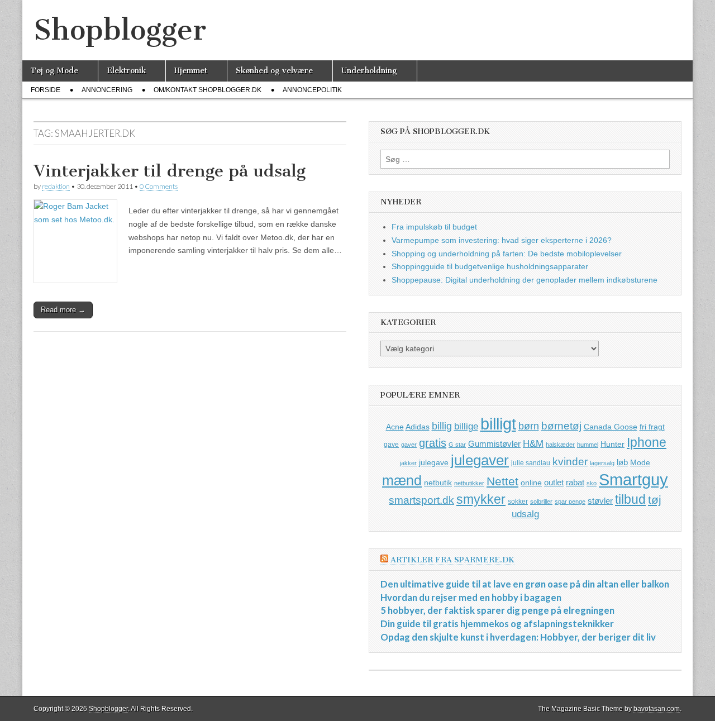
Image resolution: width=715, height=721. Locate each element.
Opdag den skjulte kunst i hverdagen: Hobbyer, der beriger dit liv (518, 637)
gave (391, 444)
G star (457, 444)
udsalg (525, 514)
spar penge (570, 501)
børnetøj (561, 426)
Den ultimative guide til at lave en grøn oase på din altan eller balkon (524, 584)
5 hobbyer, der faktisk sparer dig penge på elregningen (497, 610)
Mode (640, 462)
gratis (432, 443)
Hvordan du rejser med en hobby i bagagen (470, 597)
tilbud (630, 499)
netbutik (438, 482)
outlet (554, 482)
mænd (402, 480)
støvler (600, 500)
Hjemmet (190, 70)
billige (466, 426)
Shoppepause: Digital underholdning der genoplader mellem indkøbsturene (524, 279)
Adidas (418, 426)
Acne (395, 426)
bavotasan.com (656, 709)
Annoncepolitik (312, 90)
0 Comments (159, 186)
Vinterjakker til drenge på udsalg (170, 171)
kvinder (570, 461)
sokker (518, 501)
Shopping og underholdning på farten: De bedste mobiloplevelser (507, 253)
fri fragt (652, 426)
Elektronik (126, 70)
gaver (409, 444)
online (531, 482)
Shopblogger (120, 30)
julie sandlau (530, 463)
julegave (434, 462)
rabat (575, 482)
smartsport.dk (421, 500)
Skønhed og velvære (274, 70)
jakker (408, 463)
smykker (481, 499)
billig (442, 426)
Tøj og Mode (54, 70)
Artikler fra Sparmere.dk (452, 560)
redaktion (56, 186)
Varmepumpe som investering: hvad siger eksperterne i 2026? (502, 240)
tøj (654, 499)
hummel (587, 444)
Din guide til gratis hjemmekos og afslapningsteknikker (497, 623)
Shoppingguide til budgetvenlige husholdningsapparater (490, 266)
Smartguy (633, 480)
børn (528, 426)
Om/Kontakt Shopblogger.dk (207, 90)
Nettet (502, 481)
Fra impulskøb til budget (434, 226)
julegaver (480, 460)
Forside (45, 90)
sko (592, 483)
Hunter (612, 444)
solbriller (541, 501)
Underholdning (369, 70)
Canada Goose (610, 426)
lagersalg (602, 463)
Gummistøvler (494, 443)
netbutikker (469, 483)
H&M (533, 443)
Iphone (646, 442)
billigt (498, 423)
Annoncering (107, 90)
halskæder (560, 444)
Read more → (63, 309)
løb (622, 462)
